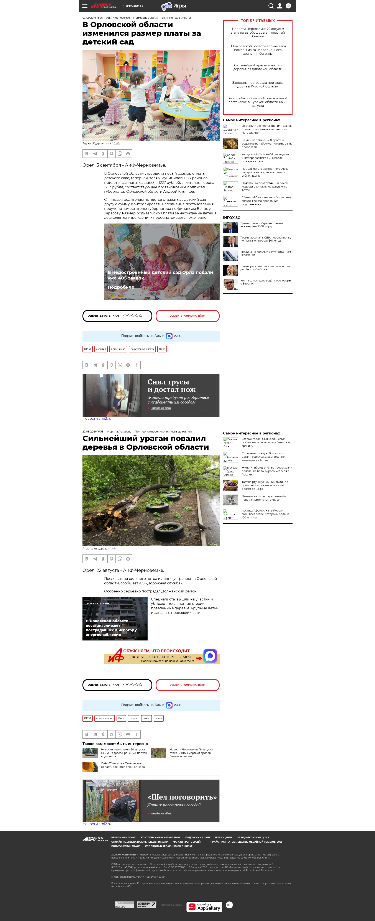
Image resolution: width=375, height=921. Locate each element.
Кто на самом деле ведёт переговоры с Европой (265, 282)
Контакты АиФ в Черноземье (160, 837)
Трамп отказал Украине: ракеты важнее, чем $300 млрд (261, 225)
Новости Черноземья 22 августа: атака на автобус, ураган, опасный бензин (258, 32)
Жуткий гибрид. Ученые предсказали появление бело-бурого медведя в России (267, 471)
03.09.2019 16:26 (92, 17)
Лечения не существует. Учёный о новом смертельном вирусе (264, 498)
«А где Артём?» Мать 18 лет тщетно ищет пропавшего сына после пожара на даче (265, 158)
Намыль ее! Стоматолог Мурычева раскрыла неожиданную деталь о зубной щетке (265, 172)
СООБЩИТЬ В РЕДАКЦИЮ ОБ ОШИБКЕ (168, 846)
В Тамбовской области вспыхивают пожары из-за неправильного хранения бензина (258, 50)
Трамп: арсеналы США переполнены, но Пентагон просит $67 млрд (265, 239)
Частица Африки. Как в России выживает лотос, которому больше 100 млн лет (265, 514)
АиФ (116, 143)
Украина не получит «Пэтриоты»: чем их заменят (265, 253)
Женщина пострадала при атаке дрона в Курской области (258, 84)
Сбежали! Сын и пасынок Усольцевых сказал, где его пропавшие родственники (267, 201)
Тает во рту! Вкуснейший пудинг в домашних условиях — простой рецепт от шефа (265, 485)
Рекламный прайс (123, 837)
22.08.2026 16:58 (93, 431)
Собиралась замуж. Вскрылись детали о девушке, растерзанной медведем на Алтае (264, 457)
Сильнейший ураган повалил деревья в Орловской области (257, 67)
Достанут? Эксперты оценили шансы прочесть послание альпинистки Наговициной (267, 129)
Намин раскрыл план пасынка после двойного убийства (265, 268)
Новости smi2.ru (96, 418)
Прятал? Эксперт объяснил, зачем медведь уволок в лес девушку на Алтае (265, 186)
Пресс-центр (223, 837)
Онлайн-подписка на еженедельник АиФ (139, 841)
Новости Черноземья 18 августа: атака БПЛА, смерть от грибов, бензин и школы (191, 753)
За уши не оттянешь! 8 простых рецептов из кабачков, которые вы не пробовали (267, 143)
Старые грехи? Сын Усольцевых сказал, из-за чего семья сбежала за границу (266, 442)
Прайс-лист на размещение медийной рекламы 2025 (246, 841)
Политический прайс (125, 846)
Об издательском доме (253, 837)
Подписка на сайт (197, 837)
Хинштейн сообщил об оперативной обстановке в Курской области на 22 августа (257, 102)
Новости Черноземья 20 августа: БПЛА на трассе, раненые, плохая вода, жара (124, 753)
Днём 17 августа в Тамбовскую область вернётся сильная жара (123, 765)
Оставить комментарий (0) (188, 315)
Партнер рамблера (171, 904)
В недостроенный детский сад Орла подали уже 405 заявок (160, 275)
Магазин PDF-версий (187, 841)
